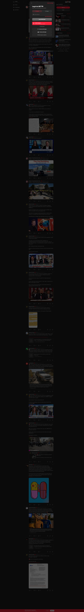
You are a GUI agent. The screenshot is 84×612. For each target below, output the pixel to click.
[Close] (31, 3)
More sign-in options (42, 34)
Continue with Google (43, 29)
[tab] (37, 11)
